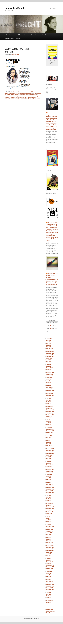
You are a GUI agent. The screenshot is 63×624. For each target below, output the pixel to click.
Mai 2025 (48, 363)
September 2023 (50, 395)
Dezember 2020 (50, 448)
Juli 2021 (48, 437)
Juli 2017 (48, 515)
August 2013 (49, 591)
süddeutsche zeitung (22, 97)
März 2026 (48, 346)
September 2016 (50, 531)
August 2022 (49, 416)
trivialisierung (14, 98)
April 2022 (48, 423)
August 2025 (49, 358)
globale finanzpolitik (33, 94)
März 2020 (48, 463)
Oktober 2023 (49, 393)
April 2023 (48, 403)
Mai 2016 (48, 537)
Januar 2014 (49, 583)
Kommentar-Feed (50, 611)
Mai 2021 (48, 440)
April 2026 (48, 345)
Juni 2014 (48, 574)
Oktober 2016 (49, 529)
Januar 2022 (49, 427)
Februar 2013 (49, 600)
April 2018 (48, 500)
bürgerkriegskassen (19, 93)
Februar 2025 (49, 367)
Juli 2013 (48, 592)
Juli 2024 (48, 379)
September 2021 (50, 434)
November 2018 (50, 489)
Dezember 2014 (50, 565)
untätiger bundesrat (21, 98)
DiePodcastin (51, 113)
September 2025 (50, 356)
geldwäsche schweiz (24, 94)
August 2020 (49, 455)
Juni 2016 (48, 536)
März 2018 (48, 502)
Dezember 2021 (50, 429)
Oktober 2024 (49, 374)
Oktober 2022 (49, 413)
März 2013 (48, 599)
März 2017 (48, 521)
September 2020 (50, 453)
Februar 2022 (49, 426)
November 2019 (50, 469)
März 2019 (48, 482)
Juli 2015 (48, 553)
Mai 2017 (48, 518)
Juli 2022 (48, 418)
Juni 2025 (48, 361)
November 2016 (50, 528)
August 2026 (49, 338)
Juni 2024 (48, 380)
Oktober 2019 (49, 471)
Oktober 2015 (49, 549)
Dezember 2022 (50, 410)
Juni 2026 (48, 342)
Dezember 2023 (50, 390)
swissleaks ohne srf (32, 97)
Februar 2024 (49, 387)
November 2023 (50, 392)
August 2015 (49, 552)
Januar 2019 (49, 486)
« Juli (48, 333)
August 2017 (49, 513)
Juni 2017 (48, 516)
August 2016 (49, 532)
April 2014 (48, 578)
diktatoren (17, 94)
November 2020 (50, 450)
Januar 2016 (49, 544)
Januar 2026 (49, 350)
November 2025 (50, 353)
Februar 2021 (49, 445)
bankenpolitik (8, 93)
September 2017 (50, 511)
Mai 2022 (48, 421)
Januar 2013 (49, 602)
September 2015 (50, 550)
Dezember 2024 (50, 371)
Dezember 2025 (50, 351)
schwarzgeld (7, 97)
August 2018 (49, 494)
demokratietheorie (28, 93)
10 (47, 327)
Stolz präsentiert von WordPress (31, 618)
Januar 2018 (49, 505)
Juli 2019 (48, 476)
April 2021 (48, 442)
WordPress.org (50, 612)
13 (52, 327)
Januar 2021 (49, 447)
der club (34, 93)
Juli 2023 (48, 398)
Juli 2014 (48, 573)
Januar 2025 (49, 369)
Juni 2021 (48, 439)
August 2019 (49, 474)
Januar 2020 (49, 466)
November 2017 (50, 508)
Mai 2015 (48, 557)
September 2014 (50, 570)
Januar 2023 (49, 408)
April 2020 (48, 461)
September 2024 (50, 376)
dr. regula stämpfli (15, 8)
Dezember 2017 (50, 507)
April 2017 (48, 519)
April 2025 (48, 364)
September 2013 (50, 589)
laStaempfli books (45, 35)
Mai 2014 (48, 576)
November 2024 (50, 372)
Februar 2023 (49, 406)
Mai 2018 (48, 498)
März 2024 (48, 385)
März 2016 (48, 541)
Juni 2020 (48, 458)
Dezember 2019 (50, 468)
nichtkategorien (16, 91)
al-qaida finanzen (32, 91)
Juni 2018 (48, 497)
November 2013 (50, 586)
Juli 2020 (48, 456)
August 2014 (49, 571)
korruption (17, 96)
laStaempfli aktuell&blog (10, 35)
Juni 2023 (48, 400)
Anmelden (48, 608)
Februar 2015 (49, 562)
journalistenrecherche (9, 96)
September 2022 (50, 414)
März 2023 (48, 405)
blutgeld (13, 93)
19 (50, 328)
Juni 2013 (48, 594)
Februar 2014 (49, 581)
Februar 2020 (49, 465)
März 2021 (48, 443)
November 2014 (50, 566)
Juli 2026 (48, 340)
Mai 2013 (48, 596)
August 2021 (49, 435)
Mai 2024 (48, 382)
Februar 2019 (49, 484)
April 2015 (48, 558)
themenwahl (7, 98)
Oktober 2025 (49, 355)
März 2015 (48, 560)
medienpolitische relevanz (25, 96)
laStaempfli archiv (35, 35)
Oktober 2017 (49, 510)
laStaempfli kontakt (9, 38)
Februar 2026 (49, 348)
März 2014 (48, 579)
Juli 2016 (48, 534)
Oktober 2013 (49, 587)
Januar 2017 (49, 524)
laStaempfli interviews (23, 35)
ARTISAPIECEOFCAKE (53, 222)
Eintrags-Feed (49, 609)
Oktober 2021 (49, 432)
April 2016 (48, 539)
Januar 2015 (49, 563)
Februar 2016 (49, 542)
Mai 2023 (48, 401)
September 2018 (50, 492)
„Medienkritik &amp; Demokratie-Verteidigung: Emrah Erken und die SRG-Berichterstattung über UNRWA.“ (52, 283)
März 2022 (48, 424)
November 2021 (50, 431)
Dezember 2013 (50, 584)
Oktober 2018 (49, 490)
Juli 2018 (48, 495)
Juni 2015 (48, 555)
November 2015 (50, 547)
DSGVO (18, 38)
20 (52, 328)
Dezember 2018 (50, 487)
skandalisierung (14, 97)
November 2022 (50, 411)
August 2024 (49, 377)
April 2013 (48, 597)
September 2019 (50, 473)
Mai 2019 (48, 479)
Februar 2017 (49, 523)
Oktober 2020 (49, 452)
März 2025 (48, 366)
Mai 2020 (48, 460)
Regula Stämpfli (35, 96)
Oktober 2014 (49, 568)
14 (53, 327)
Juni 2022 (48, 419)
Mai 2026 (48, 343)
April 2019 (48, 481)
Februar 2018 (49, 503)
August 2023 (49, 397)
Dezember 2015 (50, 545)
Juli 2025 (48, 359)
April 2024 (48, 384)
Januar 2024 (49, 389)
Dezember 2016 (50, 526)
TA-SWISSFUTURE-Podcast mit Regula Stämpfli (52, 275)
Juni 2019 (48, 477)
